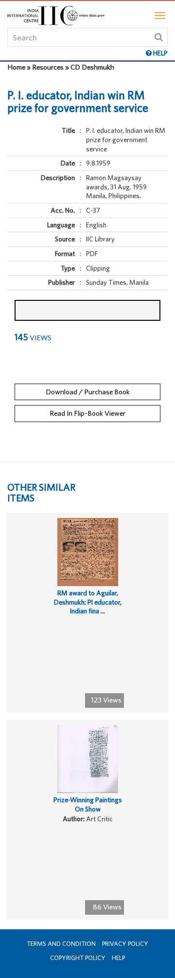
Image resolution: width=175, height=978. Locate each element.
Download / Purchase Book (88, 392)
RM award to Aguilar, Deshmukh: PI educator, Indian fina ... (88, 602)
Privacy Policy (125, 943)
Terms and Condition (61, 943)
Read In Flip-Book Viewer (87, 413)
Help (118, 957)
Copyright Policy (77, 957)
